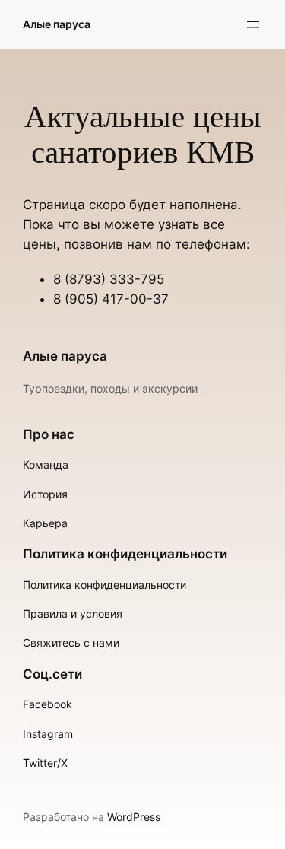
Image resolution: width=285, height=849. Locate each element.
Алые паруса (56, 23)
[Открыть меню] (253, 24)
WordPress (133, 816)
